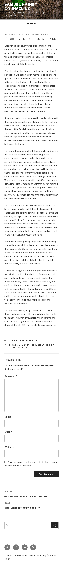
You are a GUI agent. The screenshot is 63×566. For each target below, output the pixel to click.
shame (12, 348)
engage (13, 345)
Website (9, 447)
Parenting (32, 341)
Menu (33, 23)
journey (24, 345)
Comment (10, 376)
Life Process (16, 341)
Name (8, 416)
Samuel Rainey (40, 34)
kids (33, 345)
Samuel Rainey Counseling (21, 6)
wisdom (23, 348)
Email (8, 432)
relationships (47, 345)
